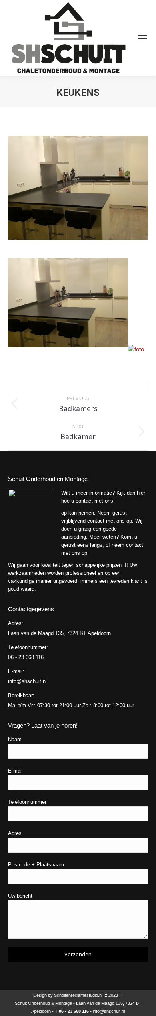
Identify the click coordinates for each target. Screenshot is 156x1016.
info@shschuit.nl (109, 1011)
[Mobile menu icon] (143, 38)
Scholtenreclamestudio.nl (78, 995)
